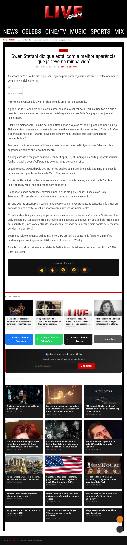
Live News (15, 540)
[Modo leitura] (119, 529)
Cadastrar (86, 365)
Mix (119, 31)
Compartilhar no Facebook (20, 339)
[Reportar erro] (119, 519)
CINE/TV (55, 31)
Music (78, 31)
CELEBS (31, 31)
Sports (100, 31)
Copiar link (109, 339)
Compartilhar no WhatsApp (49, 339)
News (10, 31)
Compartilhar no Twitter (79, 339)
